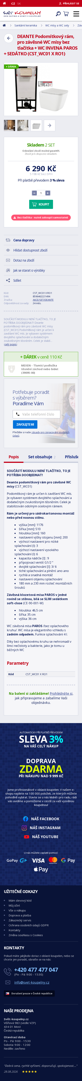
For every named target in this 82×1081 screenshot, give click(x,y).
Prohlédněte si (61, 693)
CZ (13, 3)
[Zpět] (8, 38)
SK (19, 3)
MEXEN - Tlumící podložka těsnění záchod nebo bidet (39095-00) (39, 369)
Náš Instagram (45, 827)
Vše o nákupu (17, 910)
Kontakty (14, 930)
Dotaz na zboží (23, 260)
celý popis (11, 344)
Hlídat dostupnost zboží (30, 250)
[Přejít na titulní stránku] (22, 14)
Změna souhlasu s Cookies (26, 935)
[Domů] (6, 3)
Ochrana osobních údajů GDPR (29, 925)
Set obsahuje (41, 456)
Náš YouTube (45, 836)
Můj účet (14, 905)
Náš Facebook (45, 818)
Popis (14, 456)
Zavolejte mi (25, 424)
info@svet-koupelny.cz (31, 982)
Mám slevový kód (20, 900)
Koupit (44, 204)
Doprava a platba (20, 915)
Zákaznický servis (20, 920)
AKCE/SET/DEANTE (43, 299)
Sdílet (17, 280)
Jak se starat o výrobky (29, 270)
